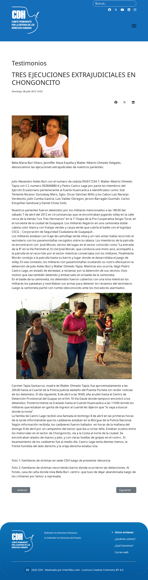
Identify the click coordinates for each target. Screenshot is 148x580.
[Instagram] (135, 10)
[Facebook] (109, 10)
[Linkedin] (129, 10)
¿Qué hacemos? (124, 545)
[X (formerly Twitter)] (124, 102)
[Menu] (134, 25)
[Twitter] (116, 10)
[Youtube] (122, 10)
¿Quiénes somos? (125, 539)
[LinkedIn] (133, 102)
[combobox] (114, 3)
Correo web (122, 552)
